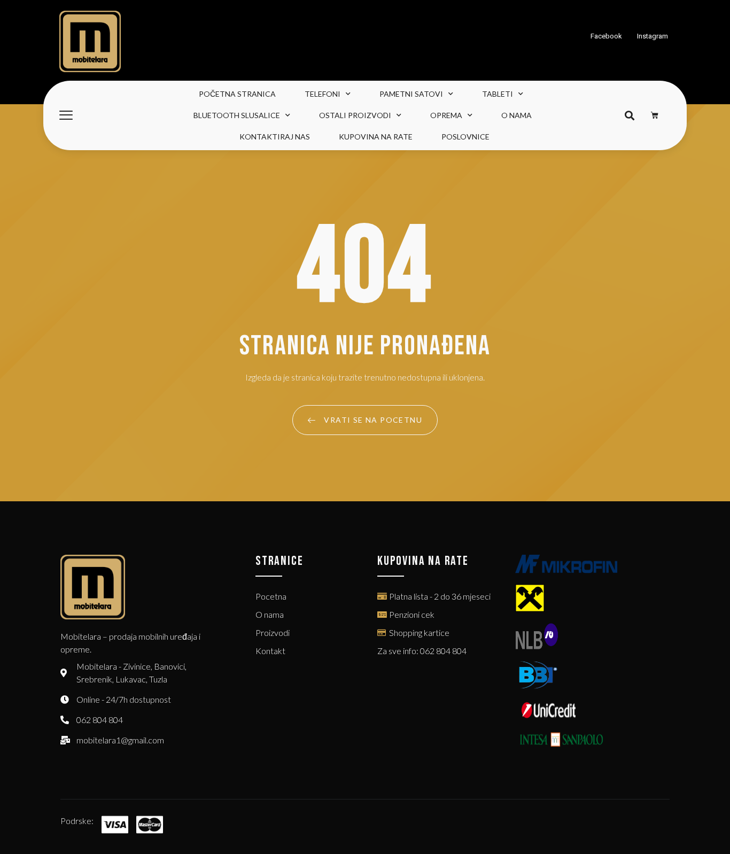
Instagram (652, 36)
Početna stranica (237, 93)
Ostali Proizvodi (355, 115)
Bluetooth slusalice (236, 115)
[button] (629, 116)
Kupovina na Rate (376, 136)
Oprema (446, 115)
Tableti (497, 93)
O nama (516, 115)
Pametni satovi (411, 93)
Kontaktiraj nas (274, 136)
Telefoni (322, 93)
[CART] (655, 115)
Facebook (606, 36)
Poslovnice (465, 136)
